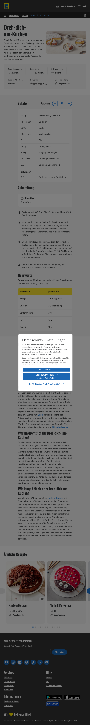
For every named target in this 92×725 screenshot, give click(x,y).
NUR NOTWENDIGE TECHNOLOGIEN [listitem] (46, 376)
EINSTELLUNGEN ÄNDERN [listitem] (44, 383)
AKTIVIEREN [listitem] (46, 369)
